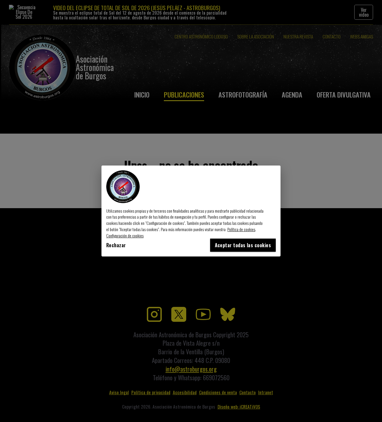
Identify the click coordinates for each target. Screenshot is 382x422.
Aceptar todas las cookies (243, 245)
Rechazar (116, 245)
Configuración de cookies (125, 235)
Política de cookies (241, 229)
